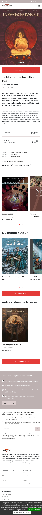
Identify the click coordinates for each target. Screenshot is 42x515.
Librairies (25, 478)
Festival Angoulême (7, 494)
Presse (24, 480)
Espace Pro (36, 1)
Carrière (4, 478)
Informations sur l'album (12, 161)
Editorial (25, 475)
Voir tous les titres (21, 293)
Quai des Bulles (6, 497)
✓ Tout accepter (34, 510)
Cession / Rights (27, 483)
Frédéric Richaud (21, 152)
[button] (19, 224)
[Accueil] (10, 6)
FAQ (3, 475)
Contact (4, 480)
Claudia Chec (15, 156)
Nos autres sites (8, 1)
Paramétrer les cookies (22, 512)
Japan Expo (5, 499)
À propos (4, 473)
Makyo (13, 152)
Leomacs (14, 154)
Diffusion (25, 473)
